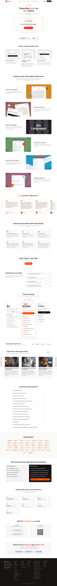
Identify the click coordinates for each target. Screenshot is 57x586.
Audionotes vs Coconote (37, 567)
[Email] (8, 567)
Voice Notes (15, 572)
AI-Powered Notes (27, 225)
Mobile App (15, 563)
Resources (28, 1)
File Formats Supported (17, 574)
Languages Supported (16, 573)
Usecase (24, 1)
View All (48, 352)
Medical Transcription (23, 567)
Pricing (33, 1)
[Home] (26, 5)
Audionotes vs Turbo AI (36, 578)
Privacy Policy (34, 32)
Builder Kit (45, 564)
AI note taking (42, 468)
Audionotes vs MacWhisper (37, 573)
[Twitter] (5, 567)
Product (20, 1)
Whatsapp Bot (16, 575)
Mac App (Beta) (16, 564)
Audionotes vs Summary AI (37, 577)
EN (44, 1)
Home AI (45, 563)
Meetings (22, 562)
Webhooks (29, 564)
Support (15, 578)
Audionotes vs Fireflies (36, 569)
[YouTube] (10, 567)
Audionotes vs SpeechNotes (37, 575)
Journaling (22, 564)
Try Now (13, 311)
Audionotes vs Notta (36, 574)
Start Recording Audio (28, 27)
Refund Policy (32, 583)
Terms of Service (30, 32)
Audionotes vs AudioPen (37, 563)
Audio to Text (15, 569)
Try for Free (49, 1)
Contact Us (44, 312)
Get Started (28, 313)
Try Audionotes (40, 479)
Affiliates (15, 562)
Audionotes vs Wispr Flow (37, 562)
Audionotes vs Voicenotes (37, 564)
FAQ (14, 567)
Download (36, 1)
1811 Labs (45, 562)
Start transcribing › (28, 263)
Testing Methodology (16, 579)
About (15, 577)
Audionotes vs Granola (36, 572)
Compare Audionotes (36, 561)
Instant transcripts (35, 474)
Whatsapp (29, 562)
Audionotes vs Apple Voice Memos (38, 568)
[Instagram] (6, 567)
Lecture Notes (22, 563)
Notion (28, 563)
